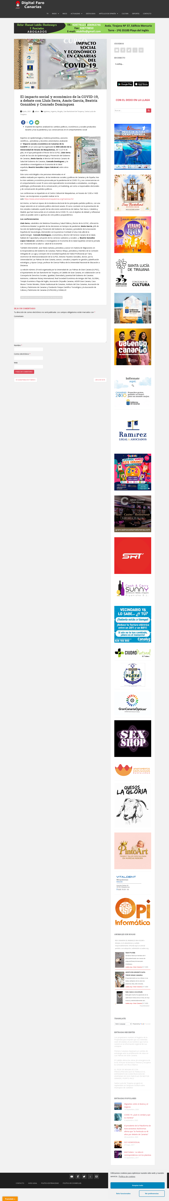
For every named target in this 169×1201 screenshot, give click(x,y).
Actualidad (75, 14)
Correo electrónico (22, 354)
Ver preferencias (152, 1193)
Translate (148, 1024)
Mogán (60, 111)
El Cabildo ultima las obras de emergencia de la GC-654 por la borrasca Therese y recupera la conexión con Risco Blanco (132, 1062)
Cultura (125, 14)
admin (37, 111)
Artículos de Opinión (107, 14)
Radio (54, 14)
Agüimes (46, 111)
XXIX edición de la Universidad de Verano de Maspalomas (41, 297)
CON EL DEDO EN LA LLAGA (133, 100)
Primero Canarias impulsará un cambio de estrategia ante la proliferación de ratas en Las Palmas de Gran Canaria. (131, 1053)
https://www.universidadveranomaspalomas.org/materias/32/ (49, 199)
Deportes (135, 14)
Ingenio (53, 111)
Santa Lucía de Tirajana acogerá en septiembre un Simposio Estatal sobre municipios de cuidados (129, 1085)
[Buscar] (148, 110)
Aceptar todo (137, 1185)
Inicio (65, 14)
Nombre (18, 345)
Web (16, 362)
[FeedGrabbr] (132, 1005)
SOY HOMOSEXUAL (132, 1142)
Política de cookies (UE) (72, 1183)
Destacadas (90, 14)
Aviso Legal (32, 1183)
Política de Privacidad (50, 1183)
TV (47, 14)
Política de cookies (127, 1177)
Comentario (19, 316)
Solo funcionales (123, 1193)
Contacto (147, 14)
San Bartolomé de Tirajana (74, 111)
